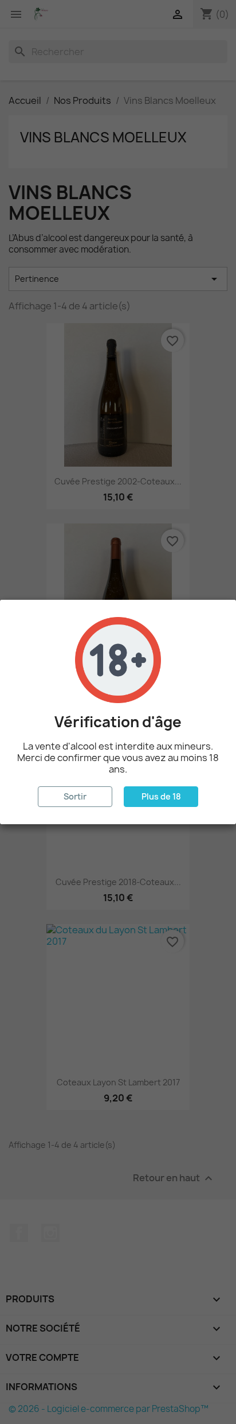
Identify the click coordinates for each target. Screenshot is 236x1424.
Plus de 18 (161, 796)
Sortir (75, 796)
